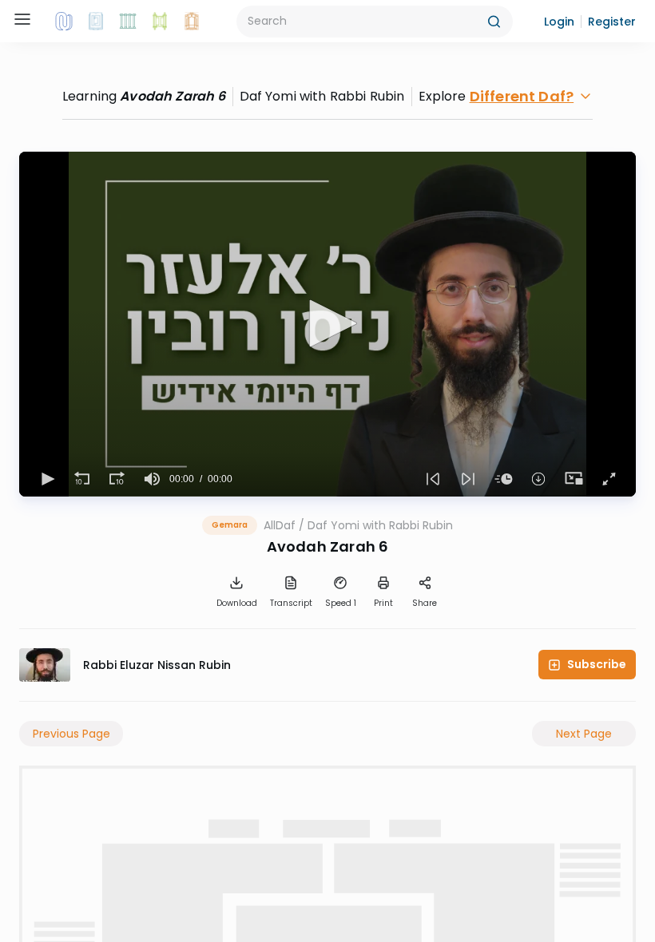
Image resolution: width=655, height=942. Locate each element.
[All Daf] (191, 21)
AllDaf (280, 525)
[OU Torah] (64, 21)
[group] (151, 479)
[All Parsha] (160, 21)
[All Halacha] (128, 21)
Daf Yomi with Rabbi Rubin (380, 525)
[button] (559, 21)
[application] (327, 324)
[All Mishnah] (96, 21)
